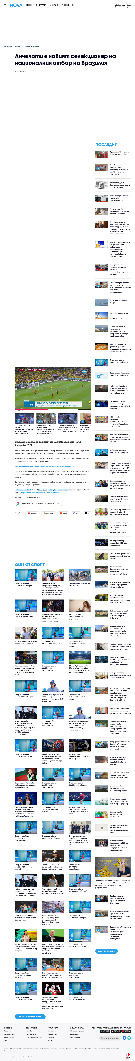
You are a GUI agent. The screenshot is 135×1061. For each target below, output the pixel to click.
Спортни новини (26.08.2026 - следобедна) (49, 785)
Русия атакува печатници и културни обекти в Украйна (119, 211)
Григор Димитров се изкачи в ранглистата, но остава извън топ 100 (53, 891)
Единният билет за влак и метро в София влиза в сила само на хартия (120, 646)
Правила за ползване (99, 1048)
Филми (50, 1040)
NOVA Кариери (75, 1034)
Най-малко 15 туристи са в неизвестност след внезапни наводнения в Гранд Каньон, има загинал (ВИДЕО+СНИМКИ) (120, 694)
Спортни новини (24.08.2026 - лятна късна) (23, 867)
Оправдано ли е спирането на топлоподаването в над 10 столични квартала (119, 169)
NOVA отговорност (77, 1031)
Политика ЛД (88, 1048)
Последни (7, 1031)
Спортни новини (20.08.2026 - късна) (77, 998)
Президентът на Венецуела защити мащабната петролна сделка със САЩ (120, 484)
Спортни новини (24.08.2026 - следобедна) (76, 867)
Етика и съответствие (112, 1048)
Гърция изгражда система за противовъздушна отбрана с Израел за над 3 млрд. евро (119, 331)
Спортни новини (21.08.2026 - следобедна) (76, 975)
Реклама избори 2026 (15, 1048)
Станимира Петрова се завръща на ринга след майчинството (25, 785)
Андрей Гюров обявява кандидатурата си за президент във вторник (120, 710)
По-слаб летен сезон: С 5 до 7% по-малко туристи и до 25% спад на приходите (120, 915)
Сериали (51, 1037)
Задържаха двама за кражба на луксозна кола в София (119, 499)
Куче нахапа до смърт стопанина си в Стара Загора (120, 556)
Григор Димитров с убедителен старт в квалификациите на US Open (79, 810)
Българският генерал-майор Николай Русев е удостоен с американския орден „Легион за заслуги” (120, 527)
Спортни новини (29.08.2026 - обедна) (51, 643)
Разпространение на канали (30, 1048)
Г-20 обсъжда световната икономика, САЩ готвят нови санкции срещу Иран (119, 421)
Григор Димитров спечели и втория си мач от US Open (79, 756)
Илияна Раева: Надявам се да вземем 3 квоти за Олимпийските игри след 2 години (26, 947)
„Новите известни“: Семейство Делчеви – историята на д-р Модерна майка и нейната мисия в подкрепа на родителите (113, 883)
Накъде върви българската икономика (116, 814)
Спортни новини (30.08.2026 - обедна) (24, 615)
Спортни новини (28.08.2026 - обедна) (24, 696)
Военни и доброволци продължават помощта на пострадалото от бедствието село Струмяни (119, 727)
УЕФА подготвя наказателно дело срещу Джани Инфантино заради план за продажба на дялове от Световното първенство (25, 727)
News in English (75, 1037)
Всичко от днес (9, 1034)
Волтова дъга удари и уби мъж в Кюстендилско (119, 315)
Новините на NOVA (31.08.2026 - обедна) (119, 451)
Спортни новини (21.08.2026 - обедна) (24, 998)
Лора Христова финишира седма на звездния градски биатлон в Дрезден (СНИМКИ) (50, 920)
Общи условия (69, 1048)
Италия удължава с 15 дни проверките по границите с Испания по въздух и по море (120, 347)
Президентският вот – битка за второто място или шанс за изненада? (120, 745)
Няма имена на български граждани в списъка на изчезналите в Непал (119, 570)
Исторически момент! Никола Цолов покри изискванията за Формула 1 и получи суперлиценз (79, 725)
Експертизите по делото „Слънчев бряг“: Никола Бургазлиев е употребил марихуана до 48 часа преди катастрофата (120, 228)
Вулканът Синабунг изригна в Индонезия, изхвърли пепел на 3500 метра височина (120, 389)
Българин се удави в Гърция (118, 302)
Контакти (61, 1048)
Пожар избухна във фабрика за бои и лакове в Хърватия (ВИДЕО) (118, 760)
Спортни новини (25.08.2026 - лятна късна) (50, 809)
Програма (41, 5)
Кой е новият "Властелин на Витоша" (79, 584)
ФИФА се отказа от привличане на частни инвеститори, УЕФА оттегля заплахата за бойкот (52, 758)
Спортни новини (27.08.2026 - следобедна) (49, 723)
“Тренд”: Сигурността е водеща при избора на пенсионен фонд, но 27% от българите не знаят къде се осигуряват (120, 468)
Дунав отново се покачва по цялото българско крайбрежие (120, 788)
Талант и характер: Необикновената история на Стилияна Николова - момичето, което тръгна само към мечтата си (52, 1002)
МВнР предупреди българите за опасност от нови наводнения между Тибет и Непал (118, 631)
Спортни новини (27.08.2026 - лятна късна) (77, 697)
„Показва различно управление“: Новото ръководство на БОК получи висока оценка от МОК (80, 840)
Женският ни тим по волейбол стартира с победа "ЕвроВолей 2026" (53, 975)
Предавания (52, 1034)
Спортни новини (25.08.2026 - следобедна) (22, 838)
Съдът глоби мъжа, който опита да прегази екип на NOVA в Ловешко (120, 404)
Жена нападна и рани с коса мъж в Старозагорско (120, 198)
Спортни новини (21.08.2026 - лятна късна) (23, 975)
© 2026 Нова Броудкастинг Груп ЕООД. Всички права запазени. (20, 1056)
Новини (29, 5)
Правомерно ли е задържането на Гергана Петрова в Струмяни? (118, 899)
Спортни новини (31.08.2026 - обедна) (24, 584)
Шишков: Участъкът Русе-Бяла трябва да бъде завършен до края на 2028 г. (120, 438)
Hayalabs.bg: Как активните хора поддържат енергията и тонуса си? (120, 598)
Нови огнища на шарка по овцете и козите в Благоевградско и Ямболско (120, 614)
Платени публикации (9, 1050)
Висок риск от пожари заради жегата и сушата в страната (119, 775)
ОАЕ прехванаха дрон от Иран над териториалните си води (119, 828)
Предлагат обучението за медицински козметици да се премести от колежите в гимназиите (120, 933)
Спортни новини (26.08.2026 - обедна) (78, 784)
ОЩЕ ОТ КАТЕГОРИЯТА (30, 1017)
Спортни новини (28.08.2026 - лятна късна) (77, 644)
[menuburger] (5, 5)
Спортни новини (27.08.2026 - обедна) (24, 755)
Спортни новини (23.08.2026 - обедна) (78, 917)
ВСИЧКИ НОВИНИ (106, 951)
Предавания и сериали (34, 1037)
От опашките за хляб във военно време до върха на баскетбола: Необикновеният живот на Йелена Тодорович (25, 811)
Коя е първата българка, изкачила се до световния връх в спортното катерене (53, 617)
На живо (65, 5)
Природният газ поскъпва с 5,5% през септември (119, 543)
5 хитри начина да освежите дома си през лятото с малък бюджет (120, 676)
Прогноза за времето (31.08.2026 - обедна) (119, 374)
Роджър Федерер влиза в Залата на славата (26, 643)
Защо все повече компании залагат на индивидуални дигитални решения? (119, 660)
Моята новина (9, 1037)
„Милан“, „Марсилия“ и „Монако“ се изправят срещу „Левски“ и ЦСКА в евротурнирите (79, 669)
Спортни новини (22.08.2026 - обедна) (78, 945)
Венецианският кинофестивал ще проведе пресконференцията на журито (120, 269)
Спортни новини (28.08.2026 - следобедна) (49, 668)
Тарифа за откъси (44, 1048)
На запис (53, 5)
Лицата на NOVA (32, 1034)
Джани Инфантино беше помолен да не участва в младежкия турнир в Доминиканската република (53, 948)
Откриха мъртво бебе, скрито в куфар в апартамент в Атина (120, 512)
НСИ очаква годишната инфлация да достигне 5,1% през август (120, 584)
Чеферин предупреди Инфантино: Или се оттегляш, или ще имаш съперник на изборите (25, 892)
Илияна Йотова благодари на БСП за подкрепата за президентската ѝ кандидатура (119, 845)
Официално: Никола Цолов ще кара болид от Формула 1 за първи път (52, 867)
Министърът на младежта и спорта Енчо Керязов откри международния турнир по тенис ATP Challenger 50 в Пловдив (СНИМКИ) (52, 588)
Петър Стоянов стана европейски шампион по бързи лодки (25, 918)
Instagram (42, 490)
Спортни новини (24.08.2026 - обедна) (78, 890)
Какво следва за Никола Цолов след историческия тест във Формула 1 (52, 698)
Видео (6, 1040)
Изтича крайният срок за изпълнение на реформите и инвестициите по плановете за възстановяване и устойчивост (120, 249)
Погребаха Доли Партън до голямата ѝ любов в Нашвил (120, 185)
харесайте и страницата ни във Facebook (40, 492)
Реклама (6, 1048)
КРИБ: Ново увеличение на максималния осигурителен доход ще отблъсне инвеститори (120, 287)
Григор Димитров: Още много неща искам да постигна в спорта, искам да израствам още (25, 670)
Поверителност (79, 1048)
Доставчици (54, 1048)
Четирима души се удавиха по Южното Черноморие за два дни (120, 801)
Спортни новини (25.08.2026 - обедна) (51, 837)
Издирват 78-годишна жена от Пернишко (119, 153)
